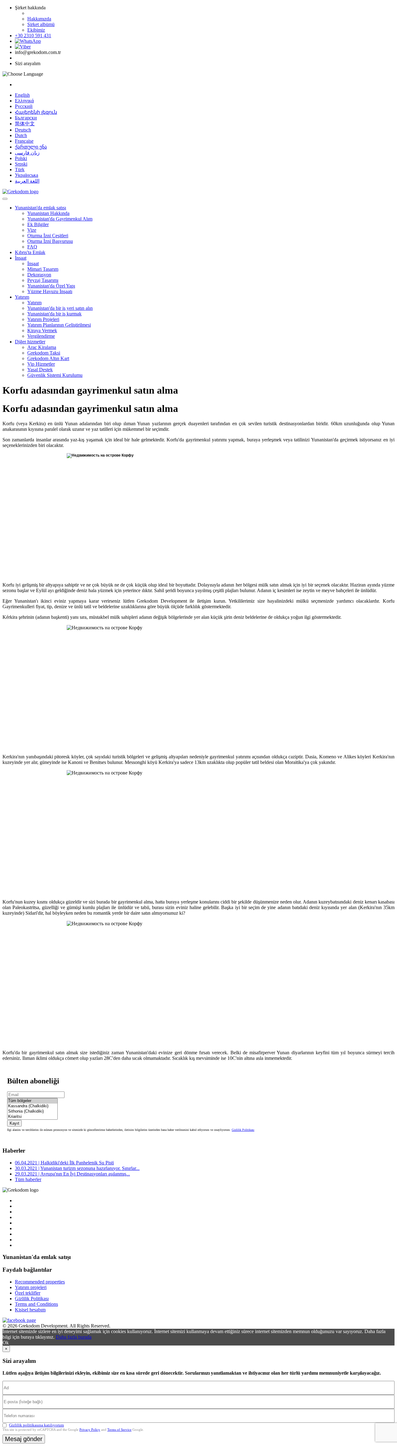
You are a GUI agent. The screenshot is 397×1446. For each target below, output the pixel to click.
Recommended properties (40, 1281)
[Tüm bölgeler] (32, 1101)
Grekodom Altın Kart (48, 358)
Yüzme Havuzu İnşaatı (49, 291)
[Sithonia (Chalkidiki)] (32, 1111)
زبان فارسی (27, 152)
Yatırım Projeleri (43, 319)
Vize (31, 230)
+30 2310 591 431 (33, 35)
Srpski (21, 164)
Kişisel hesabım (30, 1309)
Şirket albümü (41, 24)
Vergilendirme (41, 336)
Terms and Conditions (36, 1304)
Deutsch (23, 129)
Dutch (21, 135)
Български (26, 117)
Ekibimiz (36, 30)
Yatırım (22, 297)
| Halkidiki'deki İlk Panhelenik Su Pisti (64, 1162)
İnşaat (20, 258)
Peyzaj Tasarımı (42, 280)
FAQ (32, 246)
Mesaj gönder (23, 1438)
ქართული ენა (31, 147)
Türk (20, 169)
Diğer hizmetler (30, 341)
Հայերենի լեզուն (36, 112)
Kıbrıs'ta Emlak (30, 252)
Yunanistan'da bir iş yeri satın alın (60, 308)
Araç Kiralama (41, 347)
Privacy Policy (89, 1429)
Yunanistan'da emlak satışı (40, 207)
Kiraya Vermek (42, 330)
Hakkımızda (39, 18)
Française (24, 141)
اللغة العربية (27, 181)
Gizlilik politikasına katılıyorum (36, 1425)
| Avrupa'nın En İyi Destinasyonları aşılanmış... (72, 1173)
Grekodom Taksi (43, 352)
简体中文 (25, 123)
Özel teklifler (27, 1293)
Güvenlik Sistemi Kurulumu (55, 375)
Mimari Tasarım (42, 269)
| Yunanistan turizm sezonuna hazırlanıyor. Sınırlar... (77, 1168)
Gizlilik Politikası (243, 1129)
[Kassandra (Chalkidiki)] (32, 1106)
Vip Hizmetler (41, 364)
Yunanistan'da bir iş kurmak (54, 313)
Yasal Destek (40, 369)
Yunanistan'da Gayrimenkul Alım (59, 218)
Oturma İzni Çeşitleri (47, 235)
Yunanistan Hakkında (48, 213)
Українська (26, 175)
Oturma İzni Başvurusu (50, 241)
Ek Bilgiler (38, 224)
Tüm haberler (28, 1179)
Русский (24, 106)
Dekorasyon (39, 274)
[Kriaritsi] (32, 1116)
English (22, 95)
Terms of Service (119, 1429)
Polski (21, 158)
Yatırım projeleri (31, 1287)
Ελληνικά (24, 100)
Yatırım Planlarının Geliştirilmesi (59, 325)
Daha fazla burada (73, 1337)
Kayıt (14, 1123)
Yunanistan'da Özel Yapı (51, 285)
